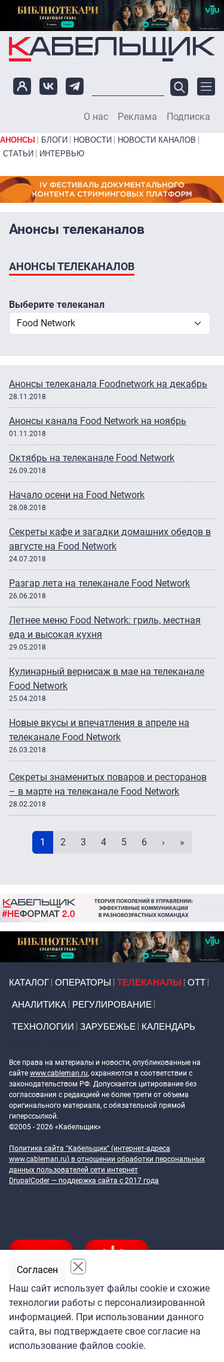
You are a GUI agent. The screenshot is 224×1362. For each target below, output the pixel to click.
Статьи (18, 153)
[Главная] (112, 49)
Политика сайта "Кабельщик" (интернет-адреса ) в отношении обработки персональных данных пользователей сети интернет (107, 1159)
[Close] (78, 1266)
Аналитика (39, 1004)
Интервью (61, 153)
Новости (92, 140)
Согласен (37, 1269)
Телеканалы (149, 982)
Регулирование (112, 1004)
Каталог (29, 982)
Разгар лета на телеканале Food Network (99, 583)
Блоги (54, 140)
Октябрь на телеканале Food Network (91, 458)
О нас (96, 117)
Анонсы (17, 140)
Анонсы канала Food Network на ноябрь (97, 421)
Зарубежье (108, 1026)
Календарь (168, 1026)
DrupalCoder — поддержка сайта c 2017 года (84, 1180)
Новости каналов (157, 140)
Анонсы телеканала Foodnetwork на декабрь (108, 384)
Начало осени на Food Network (77, 495)
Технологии (43, 1026)
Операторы (83, 982)
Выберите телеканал (57, 304)
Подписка (188, 117)
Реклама (137, 117)
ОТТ (196, 982)
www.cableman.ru (59, 1073)
